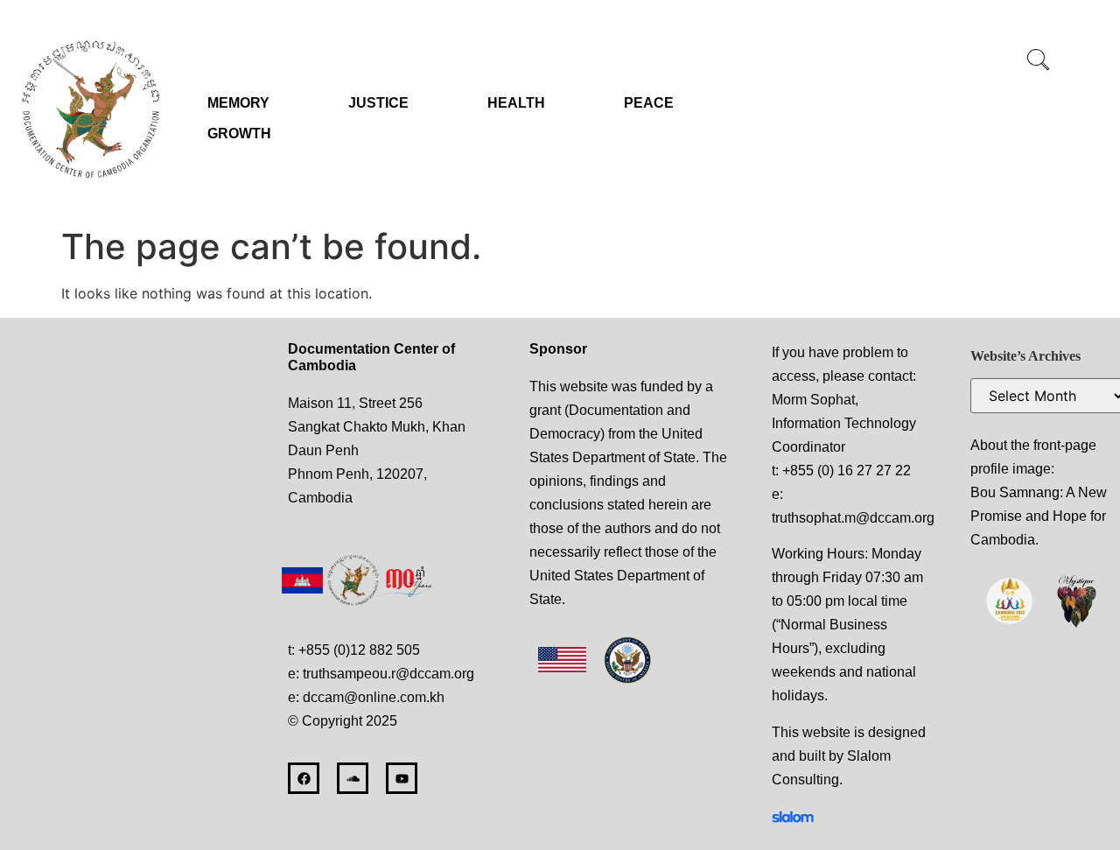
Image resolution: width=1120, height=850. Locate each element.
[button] (1037, 61)
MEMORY (238, 102)
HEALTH (516, 102)
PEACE (649, 102)
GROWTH (239, 133)
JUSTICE (378, 102)
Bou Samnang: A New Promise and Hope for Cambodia (1038, 516)
